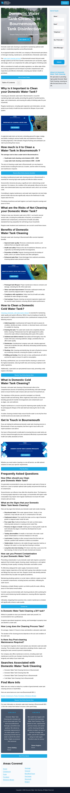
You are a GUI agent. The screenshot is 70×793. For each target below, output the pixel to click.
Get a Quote (22, 39)
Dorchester (28, 776)
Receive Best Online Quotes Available (24, 173)
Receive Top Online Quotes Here (24, 375)
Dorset (3, 696)
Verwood (27, 771)
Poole (16, 696)
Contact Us (24, 606)
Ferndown (21, 696)
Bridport (27, 782)
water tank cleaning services (12, 58)
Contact (65, 3)
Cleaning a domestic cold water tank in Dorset (15, 313)
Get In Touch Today (24, 77)
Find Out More (24, 469)
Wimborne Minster (30, 696)
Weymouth (28, 779)
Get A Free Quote (24, 756)
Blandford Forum (30, 773)
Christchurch (9, 696)
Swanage (28, 768)
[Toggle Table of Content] (18, 82)
